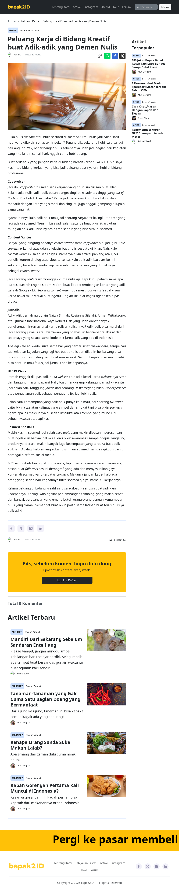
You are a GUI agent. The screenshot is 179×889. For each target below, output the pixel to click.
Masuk (165, 7)
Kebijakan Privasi (86, 863)
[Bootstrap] (26, 866)
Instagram (91, 7)
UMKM (105, 7)
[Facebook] (11, 528)
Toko (116, 7)
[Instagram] (30, 528)
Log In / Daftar (67, 580)
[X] (20, 528)
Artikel (77, 7)
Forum (126, 7)
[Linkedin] (40, 528)
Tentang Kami (61, 7)
